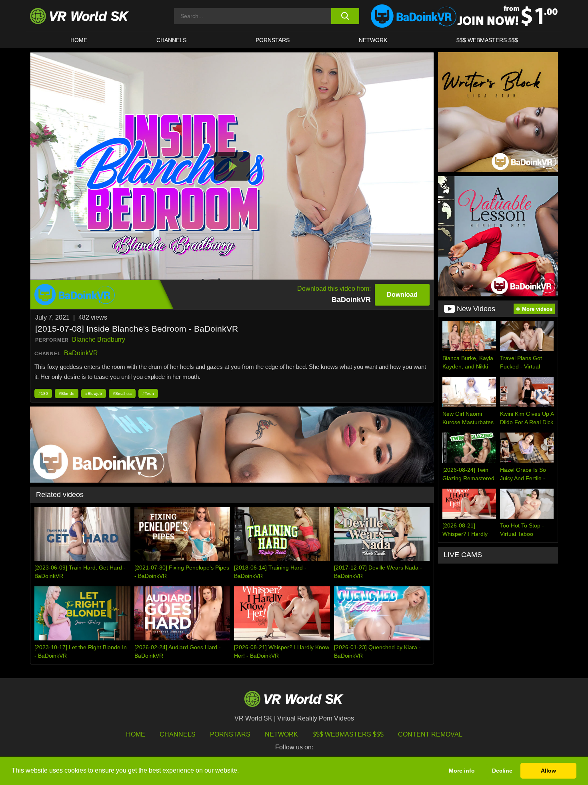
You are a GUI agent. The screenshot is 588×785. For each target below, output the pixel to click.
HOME (78, 40)
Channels (171, 40)
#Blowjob (93, 393)
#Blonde (66, 393)
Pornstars (273, 40)
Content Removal (430, 734)
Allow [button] (548, 770)
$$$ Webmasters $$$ (348, 734)
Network (373, 40)
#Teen (148, 393)
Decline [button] (502, 770)
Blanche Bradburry (98, 339)
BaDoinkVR (81, 353)
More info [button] (462, 770)
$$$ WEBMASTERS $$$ (487, 40)
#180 (43, 393)
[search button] (345, 16)
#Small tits (122, 393)
